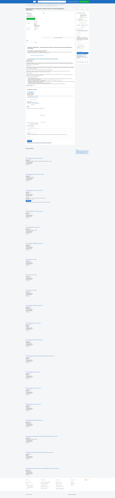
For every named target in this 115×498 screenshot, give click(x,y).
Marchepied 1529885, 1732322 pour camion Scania (34, 305)
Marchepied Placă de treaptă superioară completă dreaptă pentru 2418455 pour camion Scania (41, 436)
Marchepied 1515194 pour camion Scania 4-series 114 (35, 174)
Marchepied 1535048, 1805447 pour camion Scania (34, 339)
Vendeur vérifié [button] (31, 92)
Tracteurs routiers (81, 150)
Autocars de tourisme (85, 152)
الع (26, 488)
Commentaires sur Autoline (44, 486)
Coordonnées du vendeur (29, 485)
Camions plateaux (78, 151)
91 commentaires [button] (85, 20)
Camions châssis (83, 151)
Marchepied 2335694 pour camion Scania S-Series (34, 211)
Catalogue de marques (44, 488)
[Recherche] (38, 1)
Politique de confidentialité (44, 483)
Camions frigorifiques (79, 152)
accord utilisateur (49, 142)
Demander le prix (30, 15)
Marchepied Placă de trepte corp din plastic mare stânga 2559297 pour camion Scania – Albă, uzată (42, 468)
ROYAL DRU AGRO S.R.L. (31, 91)
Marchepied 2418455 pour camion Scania (33, 227)
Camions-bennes (86, 150)
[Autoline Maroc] (29, 1)
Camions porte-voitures (79, 153)
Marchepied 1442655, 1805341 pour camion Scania (34, 243)
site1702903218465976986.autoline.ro (32, 97)
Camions (77, 150)
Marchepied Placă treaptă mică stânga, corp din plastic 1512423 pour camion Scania (40, 355)
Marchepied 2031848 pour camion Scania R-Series (34, 190)
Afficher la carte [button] (43, 115)
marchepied (35, 21)
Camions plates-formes (86, 153)
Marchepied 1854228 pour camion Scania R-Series (34, 158)
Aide (26, 483)
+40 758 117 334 (36, 103)
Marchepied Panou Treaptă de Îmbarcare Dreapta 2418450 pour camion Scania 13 (39, 452)
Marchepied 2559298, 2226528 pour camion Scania (34, 420)
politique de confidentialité (41, 142)
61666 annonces (32, 93)
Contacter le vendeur (31, 18)
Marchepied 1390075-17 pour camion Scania (33, 388)
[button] (70, 9)
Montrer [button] (33, 103)
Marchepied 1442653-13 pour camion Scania (33, 404)
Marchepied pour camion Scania (31, 259)
